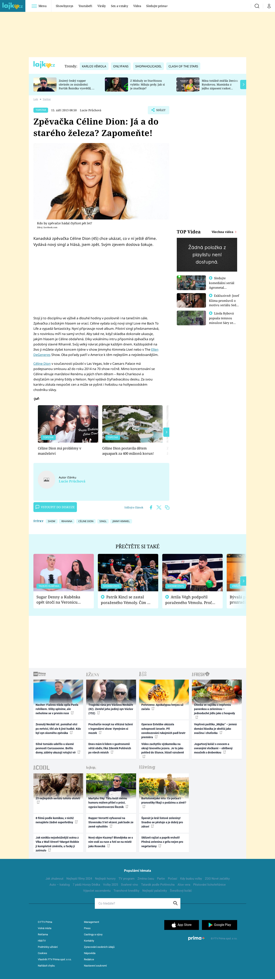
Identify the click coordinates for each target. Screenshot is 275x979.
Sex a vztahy (119, 6)
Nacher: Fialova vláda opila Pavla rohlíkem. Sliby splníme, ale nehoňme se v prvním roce (57, 709)
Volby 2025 (110, 884)
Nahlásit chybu (46, 965)
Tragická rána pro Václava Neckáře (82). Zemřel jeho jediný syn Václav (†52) (110, 709)
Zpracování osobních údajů (99, 946)
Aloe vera (184, 884)
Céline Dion (42, 363)
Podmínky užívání (48, 946)
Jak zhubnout (54, 878)
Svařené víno (129, 884)
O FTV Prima (45, 921)
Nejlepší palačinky (154, 890)
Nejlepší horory (105, 878)
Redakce (89, 959)
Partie (161, 878)
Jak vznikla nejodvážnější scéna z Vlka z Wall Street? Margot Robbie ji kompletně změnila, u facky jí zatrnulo (57, 844)
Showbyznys (64, 6)
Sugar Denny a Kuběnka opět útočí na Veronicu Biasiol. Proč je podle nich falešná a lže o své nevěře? (60, 599)
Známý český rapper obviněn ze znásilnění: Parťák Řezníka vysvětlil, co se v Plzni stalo (77, 86)
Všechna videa (223, 232)
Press (87, 928)
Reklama (43, 934)
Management (91, 921)
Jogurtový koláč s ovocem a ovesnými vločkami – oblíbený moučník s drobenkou (213, 748)
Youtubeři (85, 6)
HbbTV (42, 940)
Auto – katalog (60, 884)
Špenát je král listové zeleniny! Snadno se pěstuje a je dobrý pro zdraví (162, 822)
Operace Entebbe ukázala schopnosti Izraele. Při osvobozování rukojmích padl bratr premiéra (163, 731)
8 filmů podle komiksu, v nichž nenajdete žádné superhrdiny (55, 820)
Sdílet (160, 111)
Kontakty (89, 940)
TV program (126, 878)
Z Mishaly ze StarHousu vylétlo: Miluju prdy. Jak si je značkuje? (147, 84)
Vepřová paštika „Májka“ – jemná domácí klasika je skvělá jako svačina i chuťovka (215, 729)
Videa (137, 6)
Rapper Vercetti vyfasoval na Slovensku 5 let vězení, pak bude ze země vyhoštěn (110, 822)
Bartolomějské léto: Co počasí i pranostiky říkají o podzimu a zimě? (163, 800)
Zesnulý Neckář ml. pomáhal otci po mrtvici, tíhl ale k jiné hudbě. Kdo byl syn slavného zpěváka (58, 729)
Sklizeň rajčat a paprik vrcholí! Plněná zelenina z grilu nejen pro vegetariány (162, 842)
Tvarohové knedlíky (126, 890)
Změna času (146, 878)
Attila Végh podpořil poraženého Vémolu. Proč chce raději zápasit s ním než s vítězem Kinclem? (188, 599)
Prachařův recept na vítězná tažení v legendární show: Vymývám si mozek (110, 729)
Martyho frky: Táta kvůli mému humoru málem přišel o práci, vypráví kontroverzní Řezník (107, 803)
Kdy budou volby (191, 878)
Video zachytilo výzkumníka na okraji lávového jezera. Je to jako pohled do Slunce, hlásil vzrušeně (162, 748)
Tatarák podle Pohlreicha (158, 884)
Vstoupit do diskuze (58, 507)
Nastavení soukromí (95, 965)
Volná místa (44, 928)
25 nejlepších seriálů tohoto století (58, 798)
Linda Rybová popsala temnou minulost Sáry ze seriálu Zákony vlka (223, 320)
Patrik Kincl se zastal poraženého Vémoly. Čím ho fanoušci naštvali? (126, 599)
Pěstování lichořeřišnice (209, 884)
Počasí (172, 878)
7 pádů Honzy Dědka (86, 884)
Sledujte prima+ (157, 6)
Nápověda (89, 953)
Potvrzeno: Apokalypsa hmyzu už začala (162, 707)
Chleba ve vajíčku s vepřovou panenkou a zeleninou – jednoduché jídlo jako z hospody (214, 709)
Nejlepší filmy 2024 (79, 878)
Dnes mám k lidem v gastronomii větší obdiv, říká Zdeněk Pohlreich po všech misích (109, 748)
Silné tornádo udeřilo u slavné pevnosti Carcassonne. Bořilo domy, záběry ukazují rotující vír (56, 748)
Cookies (42, 953)
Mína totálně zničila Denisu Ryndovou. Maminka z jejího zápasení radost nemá (220, 86)
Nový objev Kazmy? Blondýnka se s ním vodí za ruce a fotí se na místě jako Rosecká (110, 842)
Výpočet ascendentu (97, 890)
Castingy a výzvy (93, 934)
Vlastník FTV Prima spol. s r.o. (54, 959)
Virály (101, 6)
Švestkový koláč (181, 890)
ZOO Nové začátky (217, 878)
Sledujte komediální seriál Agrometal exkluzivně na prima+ (221, 287)
